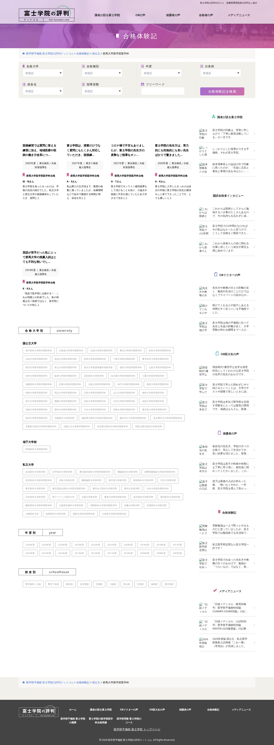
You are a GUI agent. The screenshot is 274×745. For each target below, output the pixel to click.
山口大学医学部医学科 (124, 392)
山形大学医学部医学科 (36, 358)
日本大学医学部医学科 (158, 488)
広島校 (140, 584)
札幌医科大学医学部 (64, 417)
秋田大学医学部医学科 (160, 350)
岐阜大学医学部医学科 (66, 375)
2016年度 (30, 553)
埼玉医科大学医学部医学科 (38, 480)
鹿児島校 (169, 584)
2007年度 (177, 553)
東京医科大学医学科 (35, 488)
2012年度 (95, 553)
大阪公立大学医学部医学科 (76, 426)
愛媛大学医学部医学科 (66, 401)
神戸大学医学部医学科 (129, 384)
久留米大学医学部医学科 (114, 513)
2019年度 (144, 544)
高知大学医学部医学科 (95, 401)
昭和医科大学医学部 (143, 480)
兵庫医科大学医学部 (156, 505)
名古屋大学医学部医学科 (123, 375)
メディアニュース (239, 15)
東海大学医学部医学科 (115, 496)
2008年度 (161, 553)
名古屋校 (84, 584)
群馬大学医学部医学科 (95, 358)
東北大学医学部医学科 (131, 350)
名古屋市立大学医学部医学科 (167, 417)
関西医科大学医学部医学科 (103, 505)
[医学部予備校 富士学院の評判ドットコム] (47, 13)
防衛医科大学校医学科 (36, 449)
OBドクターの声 (229, 275)
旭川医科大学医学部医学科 (38, 350)
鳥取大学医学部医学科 (158, 384)
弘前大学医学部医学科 (101, 350)
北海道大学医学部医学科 (71, 350)
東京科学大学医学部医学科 (155, 358)
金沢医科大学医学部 (143, 496)
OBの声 (140, 15)
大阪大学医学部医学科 (99, 384)
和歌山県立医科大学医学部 (148, 426)
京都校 (99, 584)
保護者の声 (173, 15)
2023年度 (79, 544)
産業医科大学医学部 (56, 513)
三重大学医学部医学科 (153, 375)
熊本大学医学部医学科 (66, 409)
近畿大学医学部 (132, 505)
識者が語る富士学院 (107, 15)
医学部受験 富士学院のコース (129, 720)
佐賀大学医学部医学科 (153, 401)
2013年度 (79, 553)
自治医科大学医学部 (35, 471)
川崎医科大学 (32, 513)
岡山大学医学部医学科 (66, 392)
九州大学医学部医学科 (124, 401)
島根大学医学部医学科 (36, 392)
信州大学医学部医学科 (36, 375)
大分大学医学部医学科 (95, 409)
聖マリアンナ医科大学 (63, 496)
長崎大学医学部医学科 (36, 409)
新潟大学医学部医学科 (36, 367)
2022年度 (95, 544)
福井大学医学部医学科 (131, 367)
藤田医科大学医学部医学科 (38, 505)
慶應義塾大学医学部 (91, 480)
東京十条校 (53, 584)
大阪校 (113, 584)
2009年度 (144, 553)
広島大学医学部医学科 (95, 392)
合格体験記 (229, 512)
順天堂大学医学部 (117, 480)
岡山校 (126, 584)
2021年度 (112, 544)
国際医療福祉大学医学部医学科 (159, 471)
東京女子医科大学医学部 (105, 488)
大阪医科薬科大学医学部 (71, 505)
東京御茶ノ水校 (33, 584)
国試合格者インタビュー (228, 195)
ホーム (72, 709)
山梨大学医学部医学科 (160, 367)
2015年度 (46, 553)
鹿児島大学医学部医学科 (154, 409)
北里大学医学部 (89, 496)
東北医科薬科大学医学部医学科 (94, 471)
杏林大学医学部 (66, 480)
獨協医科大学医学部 (127, 471)
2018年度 (161, 544)
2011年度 (112, 553)
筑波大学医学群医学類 (66, 358)
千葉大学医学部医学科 (124, 358)
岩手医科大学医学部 (62, 471)
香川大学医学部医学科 (36, 401)
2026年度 (30, 544)
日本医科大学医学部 (35, 496)
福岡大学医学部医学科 (84, 513)
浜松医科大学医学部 (94, 375)
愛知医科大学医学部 (170, 496)
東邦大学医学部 (132, 488)
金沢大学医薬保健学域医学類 (98, 367)
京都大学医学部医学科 (70, 384)
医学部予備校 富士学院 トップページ (137, 729)
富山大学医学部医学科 (66, 367)
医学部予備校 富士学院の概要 (73, 720)
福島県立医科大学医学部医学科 (97, 417)
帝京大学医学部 (168, 480)
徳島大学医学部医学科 (153, 392)
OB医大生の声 (230, 354)
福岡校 (154, 584)
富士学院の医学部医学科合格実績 (101, 720)
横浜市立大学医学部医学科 (133, 417)
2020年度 (128, 544)
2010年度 (128, 553)
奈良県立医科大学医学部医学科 (112, 426)
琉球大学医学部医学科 (36, 417)
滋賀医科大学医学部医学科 (38, 384)
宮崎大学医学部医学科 (124, 409)
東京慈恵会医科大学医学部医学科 (68, 488)
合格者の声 (206, 15)
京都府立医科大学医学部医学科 (40, 426)
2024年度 (62, 544)
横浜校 (69, 584)
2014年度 (62, 553)
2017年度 (177, 544)
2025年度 (46, 544)
